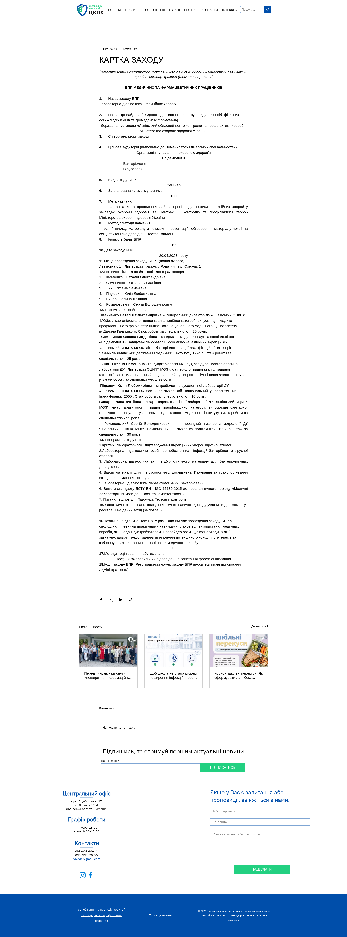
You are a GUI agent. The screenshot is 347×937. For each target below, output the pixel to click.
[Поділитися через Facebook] (101, 600)
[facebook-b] (91, 875)
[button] (132, 10)
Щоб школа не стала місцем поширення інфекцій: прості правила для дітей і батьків (173, 675)
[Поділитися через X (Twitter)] (111, 600)
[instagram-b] (83, 875)
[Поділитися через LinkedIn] (121, 600)
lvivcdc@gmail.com (86, 859)
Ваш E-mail (109, 760)
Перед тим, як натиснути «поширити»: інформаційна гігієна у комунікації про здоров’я (107, 675)
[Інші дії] (245, 48)
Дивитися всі (259, 626)
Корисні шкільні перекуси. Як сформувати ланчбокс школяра (238, 675)
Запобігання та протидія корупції (101, 909)
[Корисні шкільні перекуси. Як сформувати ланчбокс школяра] (239, 650)
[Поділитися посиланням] (131, 600)
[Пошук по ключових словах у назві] (267, 9)
